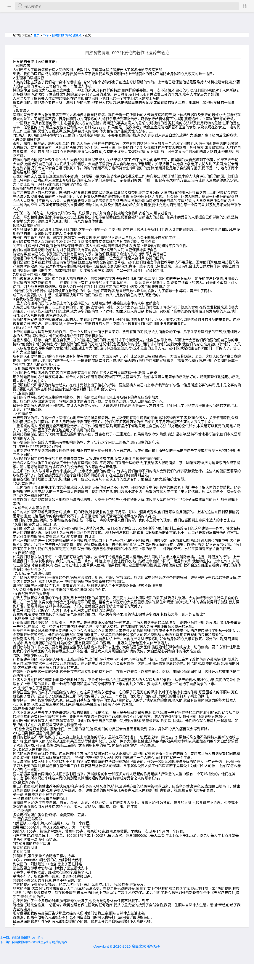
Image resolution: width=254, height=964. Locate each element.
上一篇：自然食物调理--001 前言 (21, 937)
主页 (37, 35)
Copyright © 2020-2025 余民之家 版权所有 (127, 946)
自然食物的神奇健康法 (67, 35)
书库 (46, 35)
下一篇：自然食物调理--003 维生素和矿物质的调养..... (35, 942)
